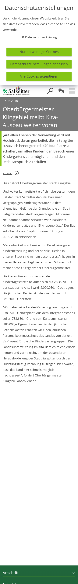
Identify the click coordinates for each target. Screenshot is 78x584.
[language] (61, 91)
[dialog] (39, 42)
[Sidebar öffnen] (72, 91)
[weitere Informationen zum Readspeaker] (16, 173)
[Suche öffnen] (50, 91)
